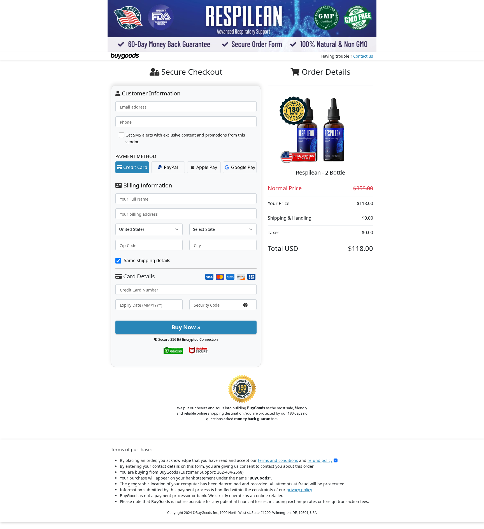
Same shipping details (147, 260)
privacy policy (299, 489)
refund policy (320, 460)
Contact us (363, 56)
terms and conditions (278, 460)
